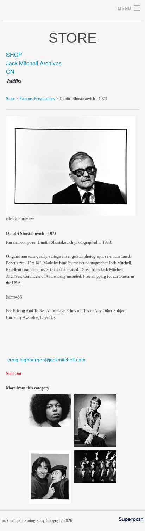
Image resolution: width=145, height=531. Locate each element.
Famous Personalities (37, 98)
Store (10, 98)
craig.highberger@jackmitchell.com (46, 359)
